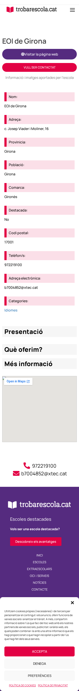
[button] (72, 602)
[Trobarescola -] (31, 9)
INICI (39, 555)
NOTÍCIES (39, 582)
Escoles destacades (30, 519)
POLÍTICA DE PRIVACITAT (53, 685)
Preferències (39, 675)
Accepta (39, 651)
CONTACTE (40, 589)
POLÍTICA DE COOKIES (22, 685)
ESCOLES (39, 562)
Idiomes (10, 310)
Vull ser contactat (40, 67)
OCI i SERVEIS (39, 576)
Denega (39, 663)
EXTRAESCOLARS (39, 569)
